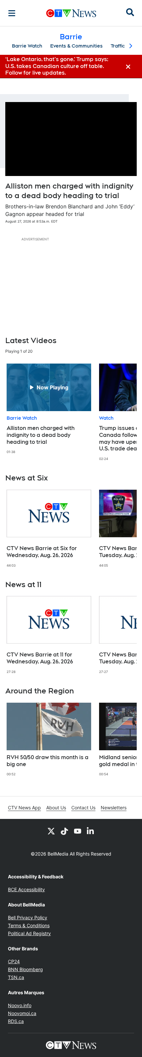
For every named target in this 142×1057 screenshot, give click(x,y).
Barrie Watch (27, 46)
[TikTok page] (64, 831)
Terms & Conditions (29, 925)
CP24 (14, 961)
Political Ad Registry (29, 933)
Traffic (118, 46)
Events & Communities (76, 46)
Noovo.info (19, 1005)
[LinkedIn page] (91, 831)
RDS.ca (16, 1021)
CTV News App (24, 807)
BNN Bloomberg (25, 969)
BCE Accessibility (26, 889)
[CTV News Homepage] (71, 13)
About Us (56, 807)
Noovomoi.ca (22, 1013)
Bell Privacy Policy (27, 917)
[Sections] (11, 13)
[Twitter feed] (51, 831)
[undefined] (49, 409)
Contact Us (83, 807)
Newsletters (113, 807)
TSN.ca (16, 977)
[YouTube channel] (78, 831)
